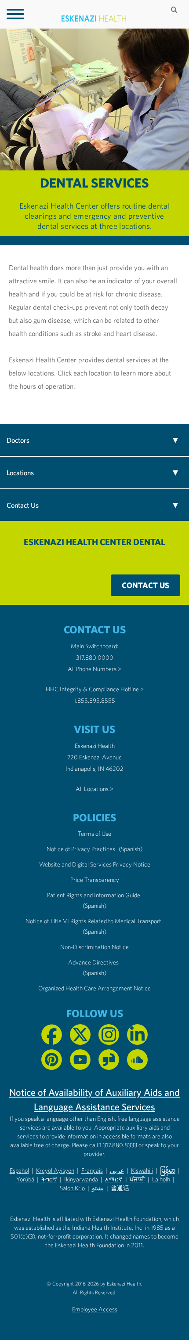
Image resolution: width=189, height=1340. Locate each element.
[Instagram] (108, 1034)
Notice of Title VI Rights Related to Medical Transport (93, 921)
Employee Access (94, 1309)
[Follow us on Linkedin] (137, 1034)
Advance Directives (93, 962)
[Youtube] (80, 1059)
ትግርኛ (49, 1179)
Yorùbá (25, 1179)
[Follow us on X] (80, 1034)
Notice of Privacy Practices (81, 849)
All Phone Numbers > (94, 669)
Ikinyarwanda (81, 1179)
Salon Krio (72, 1188)
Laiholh (161, 1179)
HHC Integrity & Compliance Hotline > (95, 689)
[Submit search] (175, 9)
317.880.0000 (94, 657)
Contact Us (145, 585)
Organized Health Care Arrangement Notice (94, 988)
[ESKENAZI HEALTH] (94, 18)
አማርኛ (114, 1179)
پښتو (98, 1188)
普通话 (120, 1188)
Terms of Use (94, 834)
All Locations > (94, 789)
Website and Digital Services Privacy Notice (94, 864)
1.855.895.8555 (94, 700)
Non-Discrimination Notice (94, 947)
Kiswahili (142, 1170)
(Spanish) (130, 849)
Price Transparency (94, 880)
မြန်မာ (167, 1170)
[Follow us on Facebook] (51, 1034)
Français (92, 1170)
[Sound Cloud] (137, 1059)
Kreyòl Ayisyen (55, 1170)
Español (19, 1170)
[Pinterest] (51, 1059)
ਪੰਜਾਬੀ (137, 1179)
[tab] (94, 440)
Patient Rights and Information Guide (93, 895)
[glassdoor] (108, 1059)
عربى (117, 1170)
